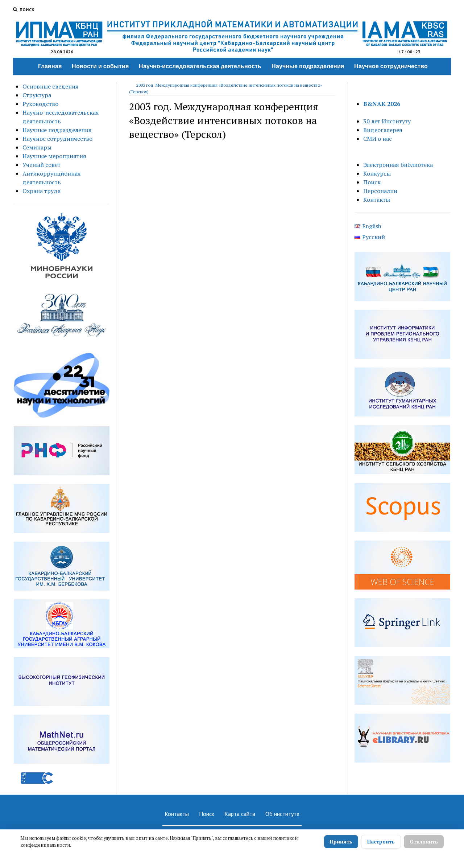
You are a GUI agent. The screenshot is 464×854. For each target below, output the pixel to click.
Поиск (372, 182)
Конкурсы (377, 173)
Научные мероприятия (54, 156)
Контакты (376, 200)
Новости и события (100, 66)
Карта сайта (239, 813)
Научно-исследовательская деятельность (200, 66)
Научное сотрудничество (391, 66)
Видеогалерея (382, 130)
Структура (36, 95)
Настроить (381, 841)
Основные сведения (50, 86)
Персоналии (380, 191)
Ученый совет (41, 165)
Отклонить (424, 841)
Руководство (40, 104)
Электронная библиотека (398, 165)
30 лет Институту (387, 121)
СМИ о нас (377, 139)
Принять (341, 841)
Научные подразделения (308, 66)
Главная (50, 66)
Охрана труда (41, 191)
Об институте (282, 813)
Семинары (36, 147)
